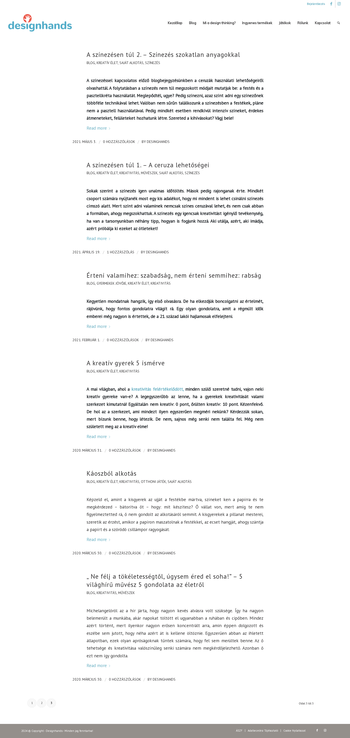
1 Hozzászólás (120, 252)
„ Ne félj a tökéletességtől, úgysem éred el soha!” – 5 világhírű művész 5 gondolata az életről (165, 580)
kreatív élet (107, 62)
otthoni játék (153, 481)
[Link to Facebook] (331, 4)
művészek (149, 173)
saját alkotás (131, 62)
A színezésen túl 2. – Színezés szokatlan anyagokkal (163, 54)
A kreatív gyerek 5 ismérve (126, 363)
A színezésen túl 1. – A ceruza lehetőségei (148, 165)
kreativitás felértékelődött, (157, 389)
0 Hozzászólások (119, 141)
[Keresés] (338, 23)
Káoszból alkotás (112, 473)
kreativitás (129, 173)
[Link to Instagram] (339, 4)
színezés (152, 62)
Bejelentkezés (316, 4)
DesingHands (158, 141)
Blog (91, 62)
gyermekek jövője (111, 283)
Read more (97, 128)
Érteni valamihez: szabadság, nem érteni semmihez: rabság (174, 275)
